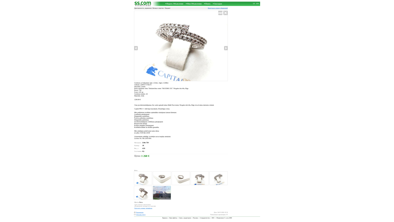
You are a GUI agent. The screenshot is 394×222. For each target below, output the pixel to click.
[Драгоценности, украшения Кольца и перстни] (143, 178)
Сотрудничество (205, 218)
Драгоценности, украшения (142, 8)
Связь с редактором (185, 218)
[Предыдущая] (136, 48)
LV (254, 3)
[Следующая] (226, 48)
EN (257, 3)
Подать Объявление (175, 4)
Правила (164, 218)
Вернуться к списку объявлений (218, 8)
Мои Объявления (194, 4)
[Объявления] (143, 4)
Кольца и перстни (158, 8)
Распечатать (139, 212)
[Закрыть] (225, 13)
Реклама (195, 218)
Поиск (207, 4)
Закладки (218, 4)
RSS (213, 218)
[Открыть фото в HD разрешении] (181, 45)
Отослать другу (141, 215)
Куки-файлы (173, 218)
